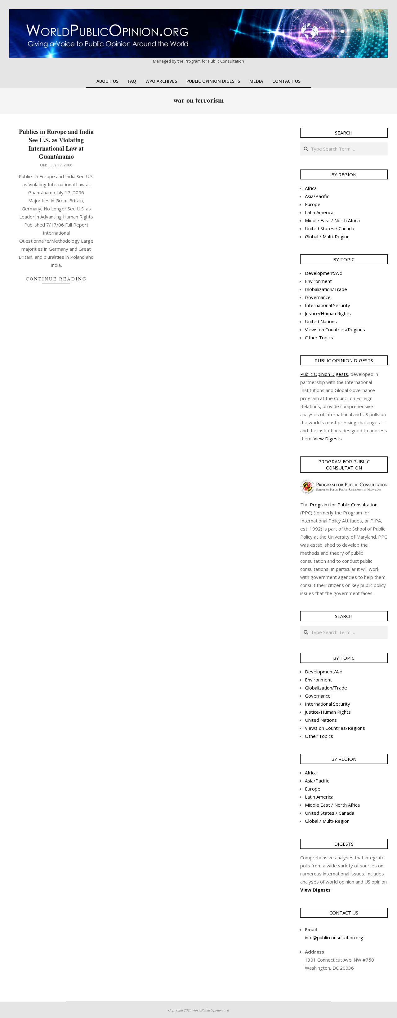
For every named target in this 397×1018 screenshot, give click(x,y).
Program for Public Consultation (343, 504)
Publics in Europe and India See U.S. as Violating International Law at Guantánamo (56, 144)
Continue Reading (56, 278)
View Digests (315, 890)
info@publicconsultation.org (334, 937)
